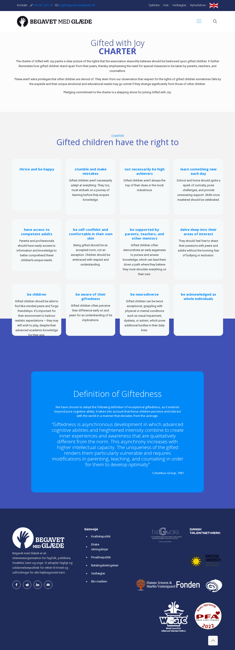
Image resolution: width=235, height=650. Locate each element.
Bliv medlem (99, 581)
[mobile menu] (199, 21)
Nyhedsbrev (198, 5)
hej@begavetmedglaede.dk (77, 5)
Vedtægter (179, 5)
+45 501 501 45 (43, 5)
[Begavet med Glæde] (54, 21)
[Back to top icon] (213, 640)
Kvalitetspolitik (101, 536)
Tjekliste (153, 5)
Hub (166, 5)
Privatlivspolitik (101, 557)
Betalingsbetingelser (104, 565)
